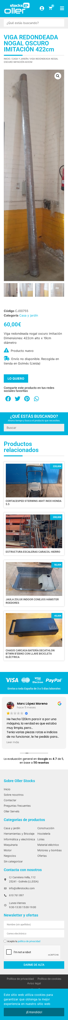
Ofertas (42, 855)
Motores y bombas (49, 850)
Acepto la (23, 941)
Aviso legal (34, 983)
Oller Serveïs (11, 811)
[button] (57, 76)
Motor (8, 850)
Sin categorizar (13, 861)
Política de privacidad (20, 978)
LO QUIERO (16, 378)
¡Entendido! (34, 1012)
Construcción (45, 828)
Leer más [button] (13, 742)
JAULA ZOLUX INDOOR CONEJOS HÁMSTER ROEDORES (32, 601)
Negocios (10, 855)
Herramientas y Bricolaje (19, 833)
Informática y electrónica (19, 839)
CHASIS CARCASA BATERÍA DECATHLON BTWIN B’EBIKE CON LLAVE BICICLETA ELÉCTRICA (30, 654)
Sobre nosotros (14, 794)
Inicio (7, 58)
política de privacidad (29, 941)
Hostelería (43, 833)
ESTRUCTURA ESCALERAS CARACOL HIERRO (33, 551)
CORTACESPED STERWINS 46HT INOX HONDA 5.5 (33, 502)
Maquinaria (11, 844)
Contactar (10, 800)
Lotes (41, 839)
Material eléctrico (48, 844)
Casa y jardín (20, 58)
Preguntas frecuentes (17, 805)
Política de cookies (49, 978)
